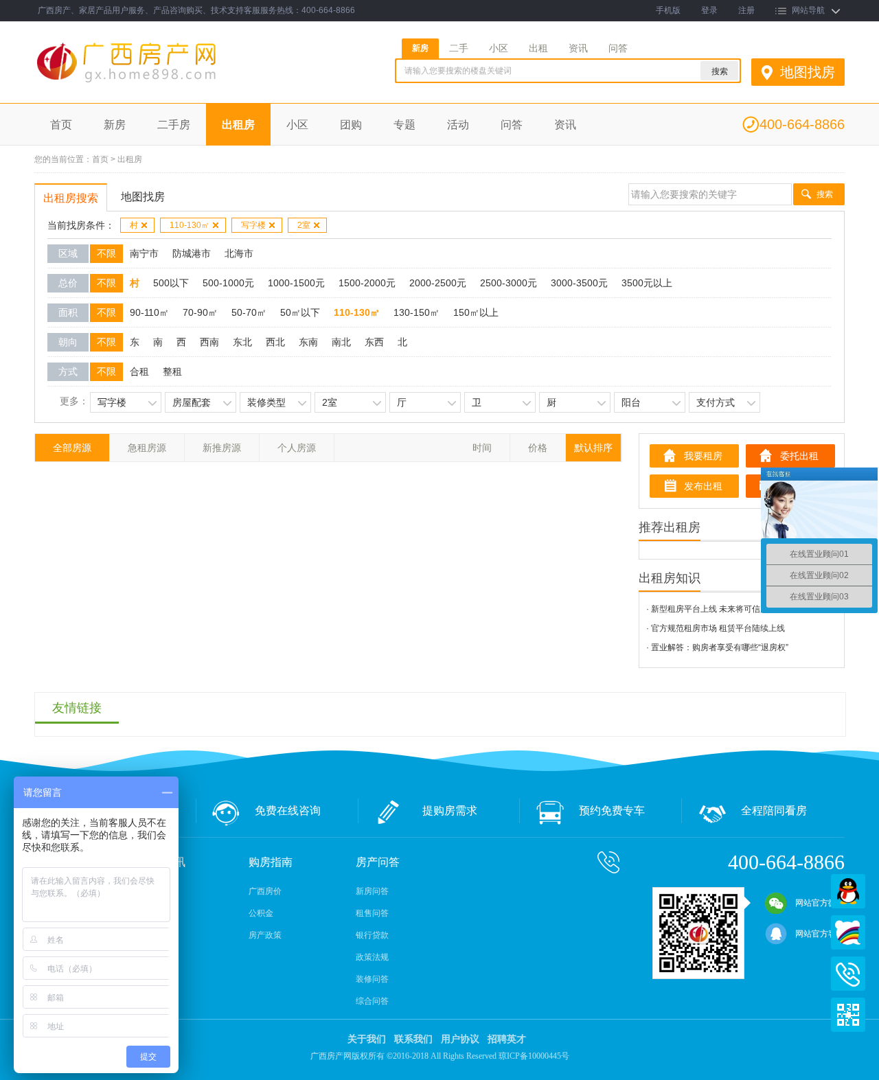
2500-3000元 (508, 282)
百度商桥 (848, 932)
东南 (308, 341)
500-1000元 (228, 282)
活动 (458, 124)
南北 (341, 341)
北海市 (239, 253)
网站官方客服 (820, 934)
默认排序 (593, 447)
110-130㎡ (189, 225)
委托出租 (799, 455)
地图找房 (807, 72)
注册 (746, 10)
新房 (420, 48)
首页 (61, 124)
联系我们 (413, 1039)
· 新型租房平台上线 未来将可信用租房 (715, 609)
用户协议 (460, 1039)
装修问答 (372, 979)
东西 (374, 341)
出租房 (238, 124)
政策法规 (372, 957)
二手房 (173, 124)
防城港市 (191, 253)
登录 (709, 10)
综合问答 (372, 1001)
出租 (538, 48)
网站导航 (808, 10)
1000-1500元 (296, 282)
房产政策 (265, 935)
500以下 (171, 282)
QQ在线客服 (848, 891)
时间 (482, 447)
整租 (172, 371)
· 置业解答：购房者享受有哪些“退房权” (717, 647)
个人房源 (296, 447)
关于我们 (366, 1039)
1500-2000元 (367, 282)
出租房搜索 (70, 198)
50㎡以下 (300, 312)
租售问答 (372, 913)
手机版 (668, 10)
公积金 (261, 913)
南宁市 (144, 253)
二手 (458, 48)
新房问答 (372, 891)
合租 (139, 371)
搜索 (825, 194)
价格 (537, 447)
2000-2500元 (437, 282)
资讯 (578, 48)
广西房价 (265, 891)
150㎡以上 (476, 312)
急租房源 (147, 447)
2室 (303, 225)
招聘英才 (507, 1039)
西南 (209, 341)
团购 (351, 124)
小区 (498, 48)
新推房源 (222, 447)
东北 (242, 341)
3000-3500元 (579, 282)
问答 (618, 48)
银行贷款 (372, 935)
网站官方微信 (820, 903)
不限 (106, 253)
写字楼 (253, 225)
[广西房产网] (163, 83)
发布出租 (703, 486)
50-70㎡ (248, 312)
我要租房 (703, 455)
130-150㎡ (416, 312)
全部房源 (72, 447)
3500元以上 (646, 282)
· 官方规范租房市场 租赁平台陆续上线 (715, 628)
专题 (404, 124)
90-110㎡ (149, 312)
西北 (275, 341)
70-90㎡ (200, 312)
